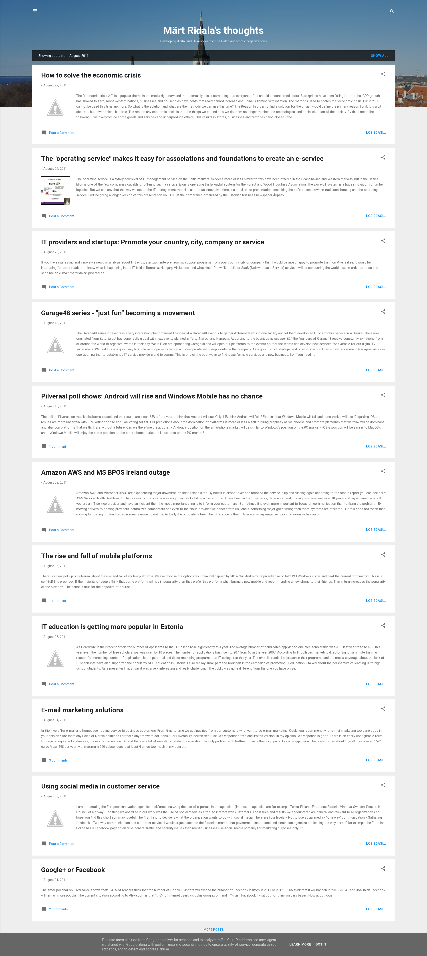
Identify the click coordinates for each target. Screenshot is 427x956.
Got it (320, 944)
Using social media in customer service (100, 786)
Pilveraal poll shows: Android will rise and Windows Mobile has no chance (152, 396)
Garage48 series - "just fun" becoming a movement (118, 313)
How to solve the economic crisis (91, 75)
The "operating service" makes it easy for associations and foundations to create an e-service (182, 158)
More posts (213, 929)
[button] (383, 74)
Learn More (300, 944)
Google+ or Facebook (73, 870)
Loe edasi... (376, 133)
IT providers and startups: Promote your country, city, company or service (152, 242)
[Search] (392, 12)
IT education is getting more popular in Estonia (112, 627)
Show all (380, 56)
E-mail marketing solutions (82, 710)
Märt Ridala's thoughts (213, 30)
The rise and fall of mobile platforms (96, 556)
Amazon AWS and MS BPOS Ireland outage (105, 472)
